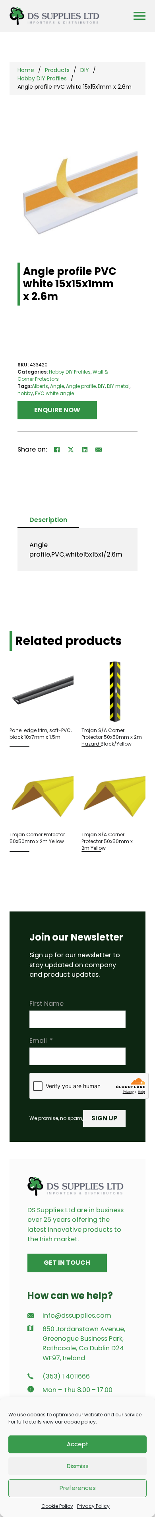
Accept (78, 1444)
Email (38, 1040)
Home (25, 70)
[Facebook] (57, 450)
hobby (25, 393)
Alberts (40, 386)
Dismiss (78, 1466)
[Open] (139, 16)
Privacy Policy (93, 1506)
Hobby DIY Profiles (42, 78)
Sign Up (104, 1118)
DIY (84, 70)
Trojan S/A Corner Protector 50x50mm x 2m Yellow (107, 841)
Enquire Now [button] (57, 410)
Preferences (78, 1488)
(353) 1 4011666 (66, 1376)
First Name (46, 1003)
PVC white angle (54, 393)
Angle (57, 386)
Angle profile (81, 386)
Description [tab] (48, 519)
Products (57, 70)
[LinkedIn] (85, 450)
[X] (71, 450)
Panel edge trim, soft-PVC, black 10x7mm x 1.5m (41, 733)
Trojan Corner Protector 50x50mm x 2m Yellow (37, 838)
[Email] (99, 450)
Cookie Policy (57, 1506)
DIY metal (118, 386)
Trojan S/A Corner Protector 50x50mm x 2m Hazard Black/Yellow (111, 737)
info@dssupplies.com (77, 1315)
